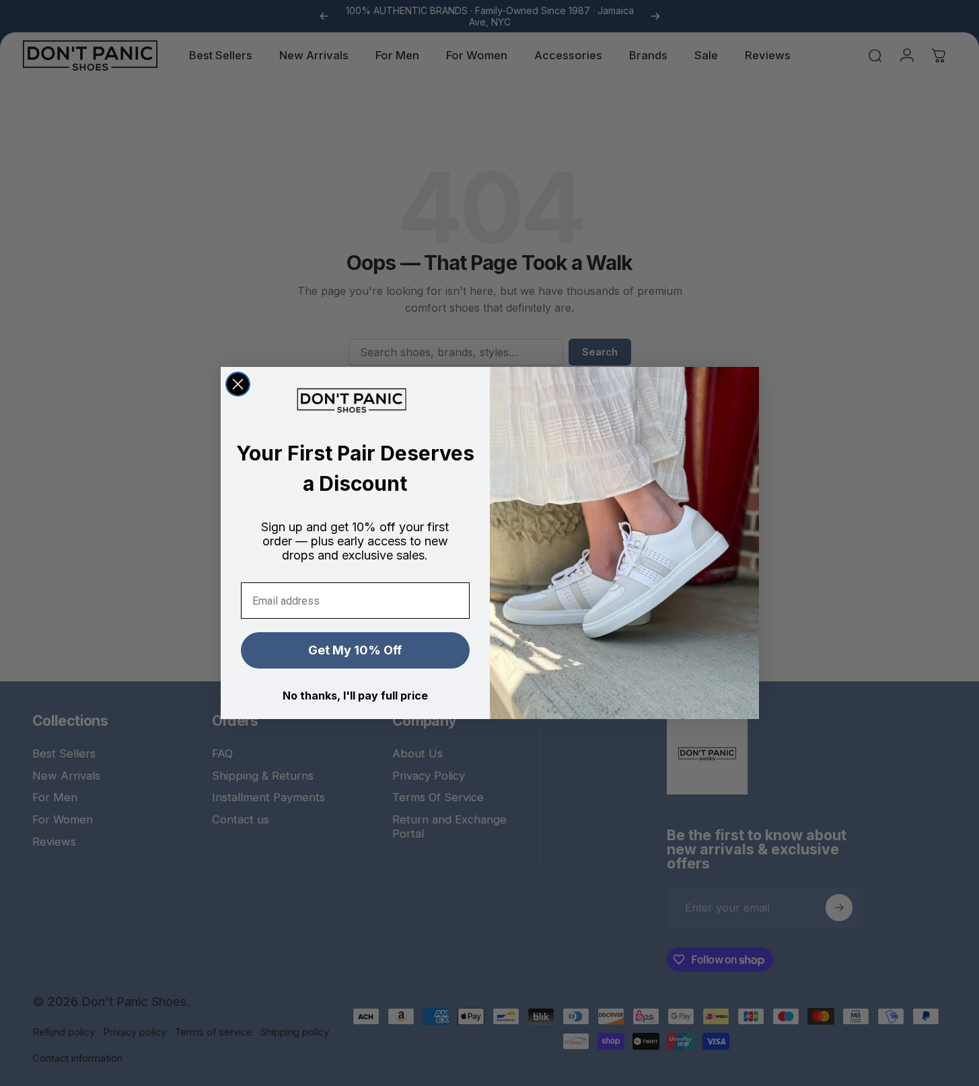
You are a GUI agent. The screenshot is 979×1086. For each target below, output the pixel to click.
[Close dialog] (238, 384)
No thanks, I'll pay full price (355, 695)
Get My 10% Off (355, 650)
